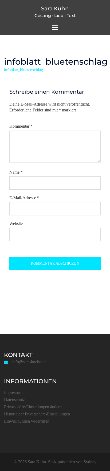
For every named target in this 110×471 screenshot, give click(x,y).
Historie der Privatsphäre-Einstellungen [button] (37, 414)
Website (16, 223)
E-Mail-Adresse (24, 197)
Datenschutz (14, 399)
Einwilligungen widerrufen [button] (26, 421)
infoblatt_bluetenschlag (23, 70)
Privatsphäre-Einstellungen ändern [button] (33, 407)
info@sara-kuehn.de (29, 362)
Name (16, 172)
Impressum (13, 392)
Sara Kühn (55, 8)
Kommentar (21, 126)
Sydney (90, 462)
